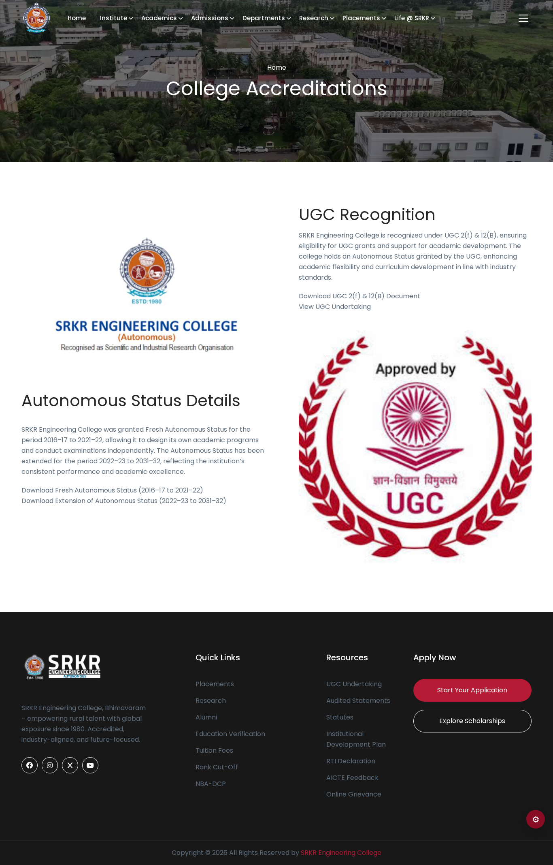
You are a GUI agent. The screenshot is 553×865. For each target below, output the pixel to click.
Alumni (206, 717)
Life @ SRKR (411, 18)
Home (77, 18)
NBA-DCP (211, 783)
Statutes (339, 717)
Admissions (209, 18)
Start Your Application (472, 690)
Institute (113, 18)
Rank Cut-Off (217, 767)
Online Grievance (353, 794)
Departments (263, 18)
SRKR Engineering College (341, 852)
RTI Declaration (350, 761)
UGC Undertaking (354, 684)
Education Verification (230, 734)
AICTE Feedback (352, 777)
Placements (361, 18)
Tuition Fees (214, 750)
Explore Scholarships (472, 721)
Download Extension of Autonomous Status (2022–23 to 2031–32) (123, 500)
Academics (159, 18)
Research (313, 18)
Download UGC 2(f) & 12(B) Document (359, 296)
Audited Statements (358, 700)
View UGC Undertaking (335, 306)
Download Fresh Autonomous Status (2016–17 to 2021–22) (112, 490)
